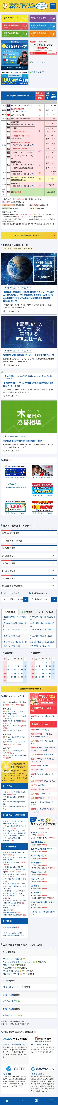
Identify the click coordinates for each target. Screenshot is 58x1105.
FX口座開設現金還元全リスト (14, 935)
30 (46, 677)
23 (5, 677)
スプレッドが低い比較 (12, 646)
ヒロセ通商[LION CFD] (11, 905)
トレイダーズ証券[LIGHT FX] (16, 755)
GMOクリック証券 (12, 959)
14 (22, 670)
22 (25, 673)
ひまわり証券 (10, 927)
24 (8, 677)
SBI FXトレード (10, 987)
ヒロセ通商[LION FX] (13, 806)
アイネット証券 (10, 1001)
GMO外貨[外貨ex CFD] (11, 915)
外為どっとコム (11, 797)
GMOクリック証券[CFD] (12, 903)
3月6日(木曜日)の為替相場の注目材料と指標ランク (24, 441)
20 (18, 673)
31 (50, 677)
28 (39, 677)
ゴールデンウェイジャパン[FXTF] (18, 962)
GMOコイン (8, 908)
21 (22, 673)
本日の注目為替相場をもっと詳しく (29, 235)
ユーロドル (24, 124)
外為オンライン (11, 1015)
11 (11, 670)
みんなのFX (9, 968)
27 (36, 677)
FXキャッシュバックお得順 (13, 933)
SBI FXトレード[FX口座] (13, 721)
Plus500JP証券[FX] (13, 838)
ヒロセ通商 (41, 785)
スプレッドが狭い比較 (12, 636)
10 (8, 670)
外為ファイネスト (11, 726)
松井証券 (7, 910)
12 (15, 670)
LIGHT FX (8, 965)
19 (15, 673)
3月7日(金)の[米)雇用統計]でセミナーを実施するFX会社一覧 (28, 355)
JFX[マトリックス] (12, 831)
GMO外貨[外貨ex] (11, 971)
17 (8, 673)
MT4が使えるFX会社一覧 (40, 646)
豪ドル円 (23, 111)
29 (43, 677)
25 (11, 677)
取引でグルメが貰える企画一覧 (15, 642)
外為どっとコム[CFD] (12, 731)
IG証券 (6, 840)
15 (25, 670)
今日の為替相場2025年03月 (16, 436)
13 (18, 670)
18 (11, 673)
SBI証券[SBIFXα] (9, 912)
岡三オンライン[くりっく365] (16, 900)
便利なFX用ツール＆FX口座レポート (19, 288)
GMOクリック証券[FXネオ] (15, 879)
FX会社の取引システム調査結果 (42, 642)
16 (5, 673)
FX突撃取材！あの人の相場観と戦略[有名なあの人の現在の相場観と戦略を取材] (28, 377)
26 (15, 677)
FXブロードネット (12, 974)
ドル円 (31, 124)
